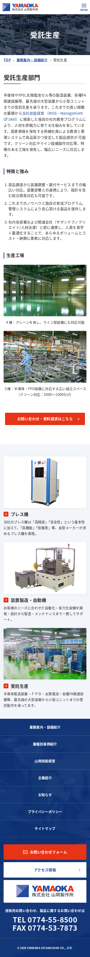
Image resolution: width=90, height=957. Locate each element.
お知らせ (45, 794)
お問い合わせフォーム (48, 851)
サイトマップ (45, 828)
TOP (7, 59)
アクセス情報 (45, 869)
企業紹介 (45, 777)
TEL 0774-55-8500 (45, 919)
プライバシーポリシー (45, 811)
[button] (84, 5)
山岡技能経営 (45, 760)
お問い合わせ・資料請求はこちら (45, 418)
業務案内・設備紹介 (32, 59)
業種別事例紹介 (45, 743)
